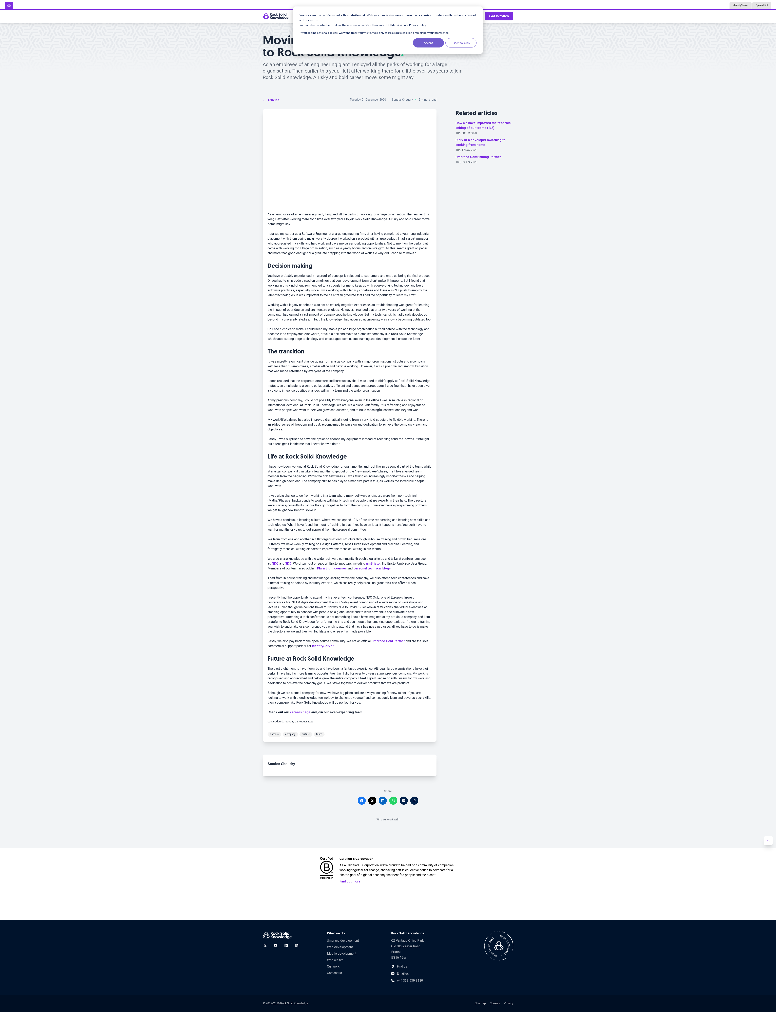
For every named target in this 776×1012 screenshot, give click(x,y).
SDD (288, 563)
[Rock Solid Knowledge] (276, 16)
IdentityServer (323, 646)
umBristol (373, 563)
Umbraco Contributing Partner (478, 157)
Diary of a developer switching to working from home (480, 142)
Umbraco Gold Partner (388, 641)
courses (340, 568)
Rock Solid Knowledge (294, 1003)
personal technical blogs (372, 568)
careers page (300, 712)
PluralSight (325, 568)
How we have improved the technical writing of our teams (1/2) (483, 125)
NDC (275, 563)
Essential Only (461, 42)
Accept (428, 42)
